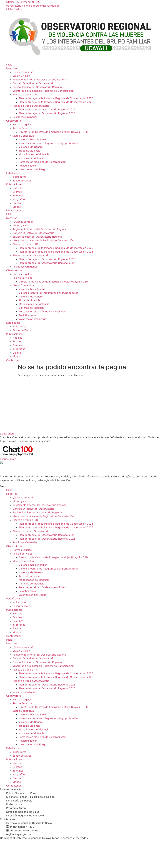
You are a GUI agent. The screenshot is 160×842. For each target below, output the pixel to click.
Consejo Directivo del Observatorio (33, 83)
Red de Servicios (22, 128)
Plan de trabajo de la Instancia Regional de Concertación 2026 (56, 102)
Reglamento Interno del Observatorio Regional (39, 79)
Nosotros (11, 68)
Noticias (17, 188)
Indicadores (19, 176)
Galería (16, 203)
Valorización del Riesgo (32, 169)
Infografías (18, 199)
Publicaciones (14, 184)
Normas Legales (22, 124)
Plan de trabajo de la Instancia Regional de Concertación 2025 (56, 98)
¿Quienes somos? (22, 72)
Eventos (17, 191)
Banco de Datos (21, 180)
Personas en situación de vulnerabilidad (42, 161)
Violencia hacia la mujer (33, 139)
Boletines (17, 195)
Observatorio (14, 120)
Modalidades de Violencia (34, 154)
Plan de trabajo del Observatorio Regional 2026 (47, 113)
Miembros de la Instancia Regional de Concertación (43, 90)
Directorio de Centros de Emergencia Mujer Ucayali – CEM (53, 131)
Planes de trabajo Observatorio (30, 105)
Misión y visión (21, 75)
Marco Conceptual (23, 135)
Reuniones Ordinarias (24, 116)
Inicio (9, 64)
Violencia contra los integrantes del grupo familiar (48, 143)
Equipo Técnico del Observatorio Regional (37, 87)
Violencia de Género (31, 146)
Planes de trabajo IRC (25, 94)
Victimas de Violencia (31, 158)
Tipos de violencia (29, 150)
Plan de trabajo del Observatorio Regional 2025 (47, 109)
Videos (16, 206)
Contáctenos (13, 210)
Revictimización (28, 165)
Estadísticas (13, 173)
